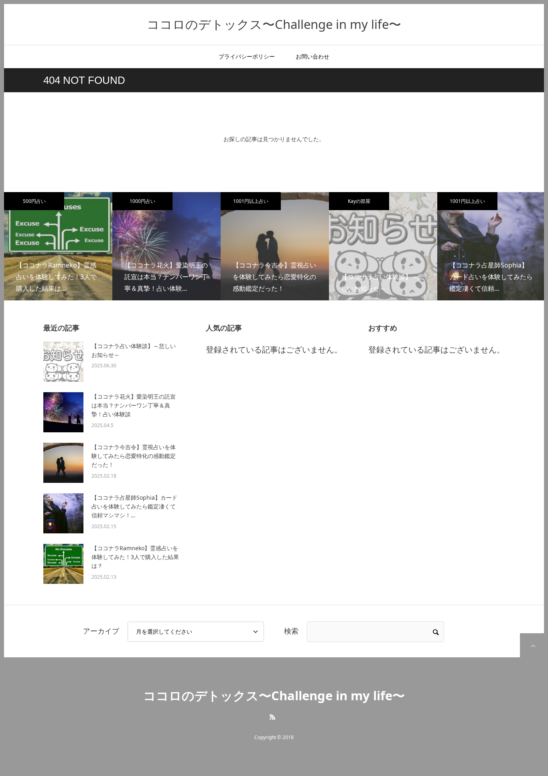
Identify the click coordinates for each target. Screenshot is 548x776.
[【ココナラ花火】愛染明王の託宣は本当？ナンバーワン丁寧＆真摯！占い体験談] (63, 412)
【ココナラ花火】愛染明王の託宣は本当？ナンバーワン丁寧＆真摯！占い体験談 (133, 405)
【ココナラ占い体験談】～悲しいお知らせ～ (133, 350)
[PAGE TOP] (532, 645)
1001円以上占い (250, 201)
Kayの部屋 (359, 201)
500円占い (34, 201)
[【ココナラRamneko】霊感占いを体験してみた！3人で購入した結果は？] (63, 564)
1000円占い (142, 201)
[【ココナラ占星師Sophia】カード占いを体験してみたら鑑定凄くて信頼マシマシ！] (63, 513)
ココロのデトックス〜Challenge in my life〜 (274, 24)
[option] (58, 246)
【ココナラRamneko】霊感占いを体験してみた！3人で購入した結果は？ (135, 557)
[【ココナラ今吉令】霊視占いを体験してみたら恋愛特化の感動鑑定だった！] (63, 463)
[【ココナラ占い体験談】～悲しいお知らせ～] (63, 362)
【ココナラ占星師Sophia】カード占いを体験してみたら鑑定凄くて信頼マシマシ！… (134, 506)
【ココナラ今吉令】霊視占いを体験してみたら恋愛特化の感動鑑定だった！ (133, 456)
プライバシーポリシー (247, 56)
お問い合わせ (312, 56)
